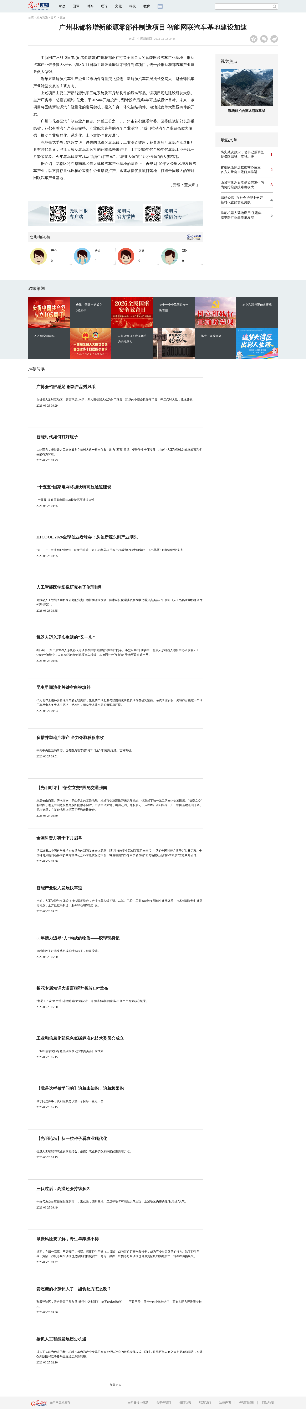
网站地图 (268, 1402)
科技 (132, 6)
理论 (104, 6)
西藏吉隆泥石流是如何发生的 (242, 182)
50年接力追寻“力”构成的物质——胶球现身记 (78, 938)
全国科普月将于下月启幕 (59, 837)
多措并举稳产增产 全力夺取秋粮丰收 (70, 737)
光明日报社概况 (138, 1402)
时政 (61, 6)
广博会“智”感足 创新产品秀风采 (66, 386)
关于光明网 (163, 1402)
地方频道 (42, 17)
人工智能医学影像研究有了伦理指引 (69, 587)
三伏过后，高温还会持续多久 (63, 1188)
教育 (146, 6)
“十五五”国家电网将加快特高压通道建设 (73, 487)
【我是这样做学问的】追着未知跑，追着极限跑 (80, 1088)
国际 (76, 6)
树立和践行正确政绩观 (257, 304)
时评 (90, 6)
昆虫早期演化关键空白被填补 (63, 687)
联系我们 (205, 1402)
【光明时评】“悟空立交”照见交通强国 (71, 787)
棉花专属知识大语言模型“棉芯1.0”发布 (72, 988)
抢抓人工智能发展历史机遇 (61, 1339)
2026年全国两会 (44, 336)
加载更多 (115, 1385)
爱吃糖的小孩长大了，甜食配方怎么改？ (73, 1289)
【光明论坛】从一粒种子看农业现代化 (71, 1138)
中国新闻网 (144, 38)
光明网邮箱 (246, 1402)
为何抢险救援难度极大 (237, 187)
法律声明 (225, 1402)
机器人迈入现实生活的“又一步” (65, 637)
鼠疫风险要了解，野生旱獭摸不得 (67, 1238)
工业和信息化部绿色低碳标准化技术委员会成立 (80, 1038)
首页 (31, 17)
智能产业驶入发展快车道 (59, 888)
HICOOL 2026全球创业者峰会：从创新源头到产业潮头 (87, 537)
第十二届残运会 (211, 336)
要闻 (53, 17)
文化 (118, 6)
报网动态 (185, 1402)
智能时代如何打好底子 (57, 436)
